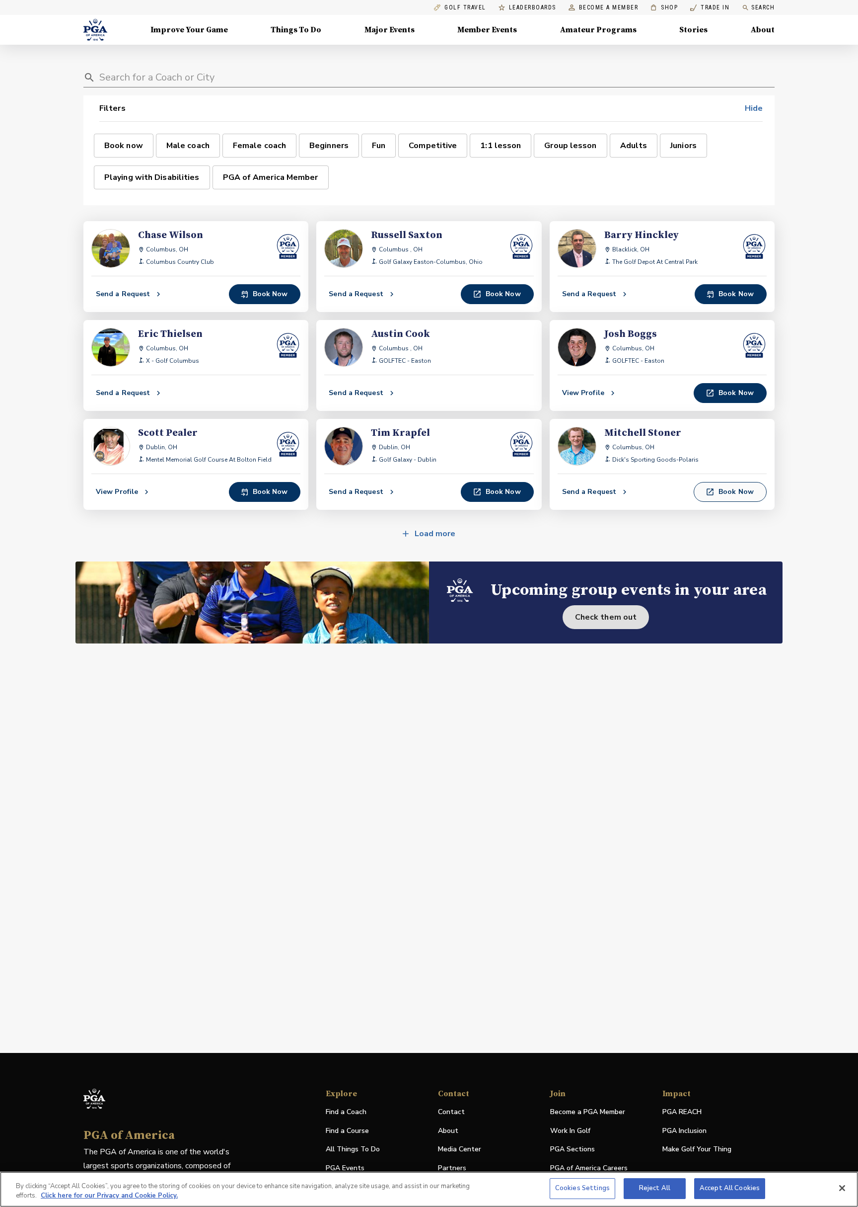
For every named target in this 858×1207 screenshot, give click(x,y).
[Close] (842, 1188)
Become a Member (609, 7)
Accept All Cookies (730, 1188)
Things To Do (296, 30)
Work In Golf (570, 1130)
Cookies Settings (582, 1188)
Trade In (709, 7)
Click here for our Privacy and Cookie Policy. (109, 1196)
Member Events (487, 30)
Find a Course (347, 1130)
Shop (664, 7)
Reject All (654, 1188)
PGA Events (345, 1168)
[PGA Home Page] (95, 30)
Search (763, 7)
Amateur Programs (598, 30)
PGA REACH (682, 1112)
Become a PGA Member (587, 1112)
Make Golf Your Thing (696, 1149)
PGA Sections (572, 1149)
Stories (693, 30)
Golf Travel (465, 7)
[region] (429, 1189)
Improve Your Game (189, 30)
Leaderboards (532, 7)
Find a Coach (346, 1112)
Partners (452, 1168)
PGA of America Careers (589, 1168)
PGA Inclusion (684, 1130)
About (763, 30)
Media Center (459, 1149)
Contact (451, 1112)
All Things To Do (353, 1149)
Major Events (389, 30)
